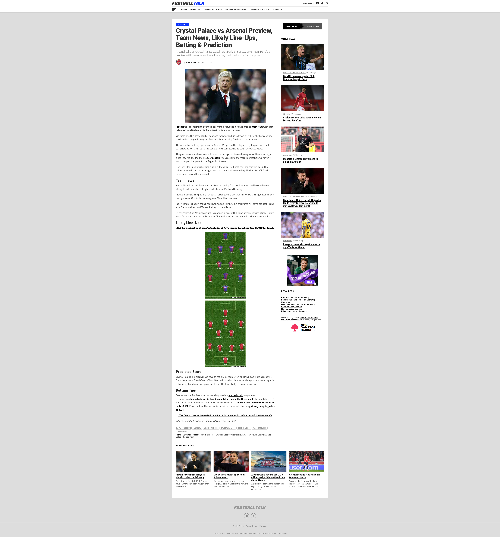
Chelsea (286, 114)
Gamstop (285, 302)
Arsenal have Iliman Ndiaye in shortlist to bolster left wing (190, 476)
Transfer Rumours (235, 9)
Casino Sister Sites (259, 9)
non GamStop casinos (291, 306)
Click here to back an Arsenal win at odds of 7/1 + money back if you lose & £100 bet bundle (225, 415)
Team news (182, 431)
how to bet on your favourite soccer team (299, 318)
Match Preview (259, 428)
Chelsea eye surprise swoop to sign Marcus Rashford (302, 119)
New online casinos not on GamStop (298, 304)
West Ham (257, 126)
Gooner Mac (191, 62)
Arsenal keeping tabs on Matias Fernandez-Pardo (304, 476)
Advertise (195, 9)
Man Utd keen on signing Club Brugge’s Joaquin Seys (298, 78)
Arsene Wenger (210, 428)
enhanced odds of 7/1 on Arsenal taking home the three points (220, 399)
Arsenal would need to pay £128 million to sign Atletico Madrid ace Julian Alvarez (268, 477)
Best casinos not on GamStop (295, 297)
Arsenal (180, 126)
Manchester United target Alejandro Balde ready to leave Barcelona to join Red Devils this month (302, 203)
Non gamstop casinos (291, 308)
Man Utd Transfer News (294, 72)
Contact (276, 9)
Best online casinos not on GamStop (298, 299)
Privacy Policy (251, 526)
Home (184, 9)
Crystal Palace (227, 428)
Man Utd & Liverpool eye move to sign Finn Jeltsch (300, 160)
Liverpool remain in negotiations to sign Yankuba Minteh (301, 246)
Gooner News (243, 428)
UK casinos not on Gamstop (294, 311)
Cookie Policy (238, 526)
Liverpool (287, 155)
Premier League (212, 9)
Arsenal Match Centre (203, 434)
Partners (263, 526)
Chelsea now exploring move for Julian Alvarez (229, 476)
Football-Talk (236, 395)
